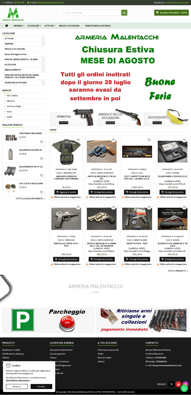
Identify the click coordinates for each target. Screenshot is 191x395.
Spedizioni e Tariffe (11, 350)
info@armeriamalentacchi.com (50, 2)
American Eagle (14, 106)
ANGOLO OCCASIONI (69, 25)
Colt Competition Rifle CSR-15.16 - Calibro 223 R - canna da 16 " (137, 178)
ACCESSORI (33, 25)
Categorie (8, 33)
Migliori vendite (12, 125)
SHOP (53, 129)
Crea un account (181, 2)
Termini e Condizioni (59, 361)
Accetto (41, 386)
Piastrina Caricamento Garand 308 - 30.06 (31, 133)
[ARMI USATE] (142, 320)
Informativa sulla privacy (18, 380)
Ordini (100, 353)
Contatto (151, 342)
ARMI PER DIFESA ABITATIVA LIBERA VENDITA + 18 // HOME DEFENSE (22, 76)
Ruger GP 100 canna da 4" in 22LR (172, 244)
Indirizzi (101, 361)
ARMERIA (18, 25)
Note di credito (104, 357)
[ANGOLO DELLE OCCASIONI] (119, 117)
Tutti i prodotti (178, 271)
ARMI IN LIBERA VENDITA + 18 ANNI (21, 59)
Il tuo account (107, 342)
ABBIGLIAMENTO (13, 69)
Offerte (5, 357)
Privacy (53, 357)
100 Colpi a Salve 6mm (31, 183)
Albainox (11, 101)
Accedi (168, 2)
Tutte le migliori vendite (31, 199)
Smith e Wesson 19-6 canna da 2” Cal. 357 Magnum (101, 244)
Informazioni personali (108, 350)
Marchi (6, 90)
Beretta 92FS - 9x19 (137, 243)
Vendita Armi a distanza (98, 25)
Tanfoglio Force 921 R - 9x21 (66, 244)
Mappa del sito (56, 373)
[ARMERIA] (72, 117)
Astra (9, 111)
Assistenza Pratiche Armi (61, 350)
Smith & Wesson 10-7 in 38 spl (102, 177)
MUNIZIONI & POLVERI (16, 82)
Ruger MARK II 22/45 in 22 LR (172, 176)
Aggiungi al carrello (66, 192)
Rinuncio (17, 386)
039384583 (19, 2)
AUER (9, 117)
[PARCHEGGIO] (48, 320)
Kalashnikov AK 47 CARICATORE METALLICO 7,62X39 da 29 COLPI (31, 167)
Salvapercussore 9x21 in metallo (31, 150)
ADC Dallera (12, 95)
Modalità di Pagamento (60, 365)
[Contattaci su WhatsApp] (184, 388)
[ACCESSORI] (166, 117)
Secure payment (57, 353)
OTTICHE (49, 25)
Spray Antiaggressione (15, 54)
